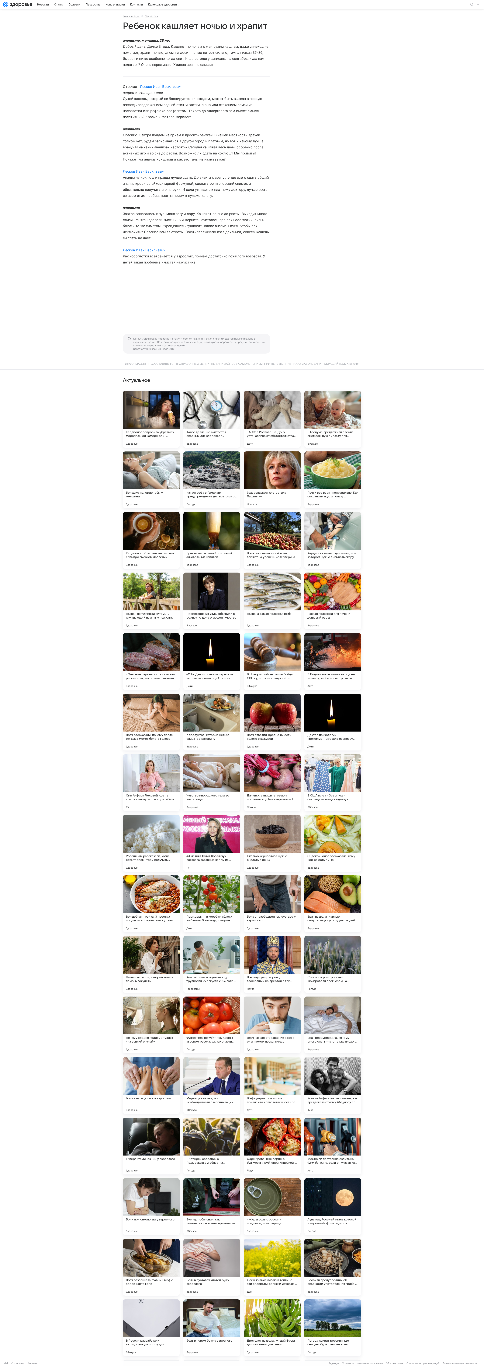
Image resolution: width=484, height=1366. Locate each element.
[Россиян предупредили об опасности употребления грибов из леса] (332, 1267)
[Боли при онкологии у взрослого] (151, 1206)
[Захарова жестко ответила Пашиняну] (272, 479)
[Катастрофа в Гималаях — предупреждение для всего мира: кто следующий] (211, 479)
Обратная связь (394, 1363)
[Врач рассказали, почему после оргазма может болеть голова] (151, 722)
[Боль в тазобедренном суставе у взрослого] (272, 903)
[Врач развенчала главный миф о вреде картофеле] (151, 1267)
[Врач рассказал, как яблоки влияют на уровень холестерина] (272, 540)
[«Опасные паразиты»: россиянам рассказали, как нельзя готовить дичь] (151, 661)
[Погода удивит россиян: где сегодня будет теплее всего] (332, 1327)
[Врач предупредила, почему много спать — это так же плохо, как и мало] (332, 1025)
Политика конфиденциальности (459, 1363)
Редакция (334, 1363)
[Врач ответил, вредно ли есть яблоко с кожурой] (272, 722)
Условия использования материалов (362, 1363)
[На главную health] (20, 4)
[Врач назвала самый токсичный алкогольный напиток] (211, 540)
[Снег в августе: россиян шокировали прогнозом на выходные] (332, 964)
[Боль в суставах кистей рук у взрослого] (211, 1267)
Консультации (131, 16)
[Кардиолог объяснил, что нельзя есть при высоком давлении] (151, 540)
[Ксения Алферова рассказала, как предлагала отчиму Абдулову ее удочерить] (332, 1085)
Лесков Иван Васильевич (161, 87)
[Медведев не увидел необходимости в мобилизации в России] (211, 1085)
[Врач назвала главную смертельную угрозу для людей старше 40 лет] (332, 903)
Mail (6, 1363)
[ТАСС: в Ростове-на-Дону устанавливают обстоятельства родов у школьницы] (272, 419)
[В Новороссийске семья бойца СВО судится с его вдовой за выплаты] (272, 661)
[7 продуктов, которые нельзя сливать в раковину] (211, 722)
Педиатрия (151, 16)
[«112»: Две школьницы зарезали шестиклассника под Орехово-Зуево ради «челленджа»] (211, 661)
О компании (17, 1363)
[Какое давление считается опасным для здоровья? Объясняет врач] (211, 419)
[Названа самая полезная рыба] (272, 601)
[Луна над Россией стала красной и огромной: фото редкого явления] (332, 1206)
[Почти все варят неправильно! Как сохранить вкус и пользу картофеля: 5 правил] (332, 479)
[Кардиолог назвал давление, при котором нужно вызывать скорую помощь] (332, 540)
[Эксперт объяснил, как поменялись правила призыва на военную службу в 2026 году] (211, 1206)
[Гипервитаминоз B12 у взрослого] (151, 1146)
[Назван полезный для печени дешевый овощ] (332, 601)
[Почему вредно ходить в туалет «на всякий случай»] (151, 1025)
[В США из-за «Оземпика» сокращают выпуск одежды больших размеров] (332, 782)
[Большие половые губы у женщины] (151, 479)
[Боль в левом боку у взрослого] (211, 1327)
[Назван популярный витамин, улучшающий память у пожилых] (151, 601)
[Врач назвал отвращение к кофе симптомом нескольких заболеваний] (272, 1025)
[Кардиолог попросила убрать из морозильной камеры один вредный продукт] (151, 419)
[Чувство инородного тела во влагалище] (211, 782)
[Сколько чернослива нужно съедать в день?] (272, 843)
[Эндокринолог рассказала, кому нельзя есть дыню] (332, 843)
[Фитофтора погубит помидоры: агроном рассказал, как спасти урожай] (211, 1025)
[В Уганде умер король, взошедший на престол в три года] (272, 964)
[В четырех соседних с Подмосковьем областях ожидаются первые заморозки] (211, 1146)
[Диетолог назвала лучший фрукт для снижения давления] (272, 1327)
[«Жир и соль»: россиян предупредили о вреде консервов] (272, 1206)
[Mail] (5, 4)
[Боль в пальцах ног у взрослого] (151, 1085)
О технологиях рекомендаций (422, 1363)
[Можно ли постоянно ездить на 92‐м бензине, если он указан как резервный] (332, 1146)
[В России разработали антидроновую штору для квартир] (151, 1327)
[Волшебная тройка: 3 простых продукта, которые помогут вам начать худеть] (151, 903)
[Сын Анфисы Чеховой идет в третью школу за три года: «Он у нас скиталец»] (151, 782)
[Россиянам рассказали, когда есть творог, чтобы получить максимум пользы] (151, 843)
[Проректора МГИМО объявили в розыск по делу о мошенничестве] (211, 601)
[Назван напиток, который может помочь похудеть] (151, 964)
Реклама (32, 1363)
